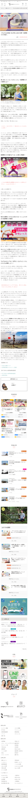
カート (23, 5)
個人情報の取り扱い (5, 783)
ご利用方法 (17, 775)
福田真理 (3, 749)
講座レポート (24, 451)
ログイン (26, 5)
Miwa (2, 752)
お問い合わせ (17, 777)
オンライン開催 (4, 728)
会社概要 (3, 779)
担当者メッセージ (18, 762)
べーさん (10, 456)
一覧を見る (24, 649)
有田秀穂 (3, 741)
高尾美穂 (16, 745)
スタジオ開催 (17, 728)
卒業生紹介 (17, 760)
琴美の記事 (3, 768)
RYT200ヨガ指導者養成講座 (8, 373)
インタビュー (4, 762)
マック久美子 (4, 750)
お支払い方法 (17, 779)
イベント (11, 399)
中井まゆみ (3, 747)
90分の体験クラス (6, 365)
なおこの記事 (17, 768)
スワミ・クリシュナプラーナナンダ (8, 743)
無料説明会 (4, 375)
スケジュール (17, 733)
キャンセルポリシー (19, 783)
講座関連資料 (4, 764)
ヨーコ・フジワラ (12, 501)
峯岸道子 (16, 752)
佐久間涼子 (17, 743)
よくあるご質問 (4, 777)
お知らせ (24, 469)
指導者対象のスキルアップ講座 (9, 367)
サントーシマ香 (4, 745)
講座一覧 (3, 735)
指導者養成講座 (10, 419)
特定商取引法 (4, 781)
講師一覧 (16, 754)
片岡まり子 (17, 741)
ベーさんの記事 (18, 764)
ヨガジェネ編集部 (12, 474)
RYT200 (25, 419)
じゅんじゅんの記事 (19, 766)
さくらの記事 (4, 769)
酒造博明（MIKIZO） (19, 750)
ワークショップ (24, 399)
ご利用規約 (17, 781)
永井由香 (16, 747)
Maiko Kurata (17, 749)
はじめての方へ (4, 775)
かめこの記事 (4, 766)
